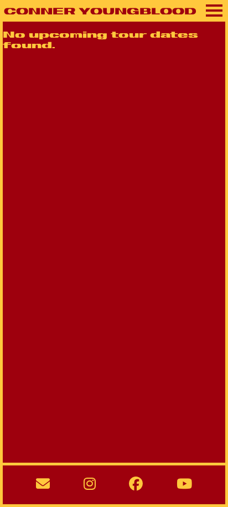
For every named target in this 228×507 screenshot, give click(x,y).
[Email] (43, 485)
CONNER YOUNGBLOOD (100, 12)
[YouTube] (184, 485)
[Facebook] (136, 485)
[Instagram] (90, 485)
